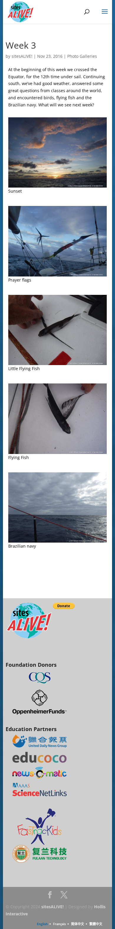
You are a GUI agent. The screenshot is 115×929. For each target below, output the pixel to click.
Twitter (64, 896)
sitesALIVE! (22, 56)
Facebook (49, 896)
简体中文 (77, 924)
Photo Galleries (82, 56)
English (42, 924)
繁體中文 (95, 924)
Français (59, 924)
